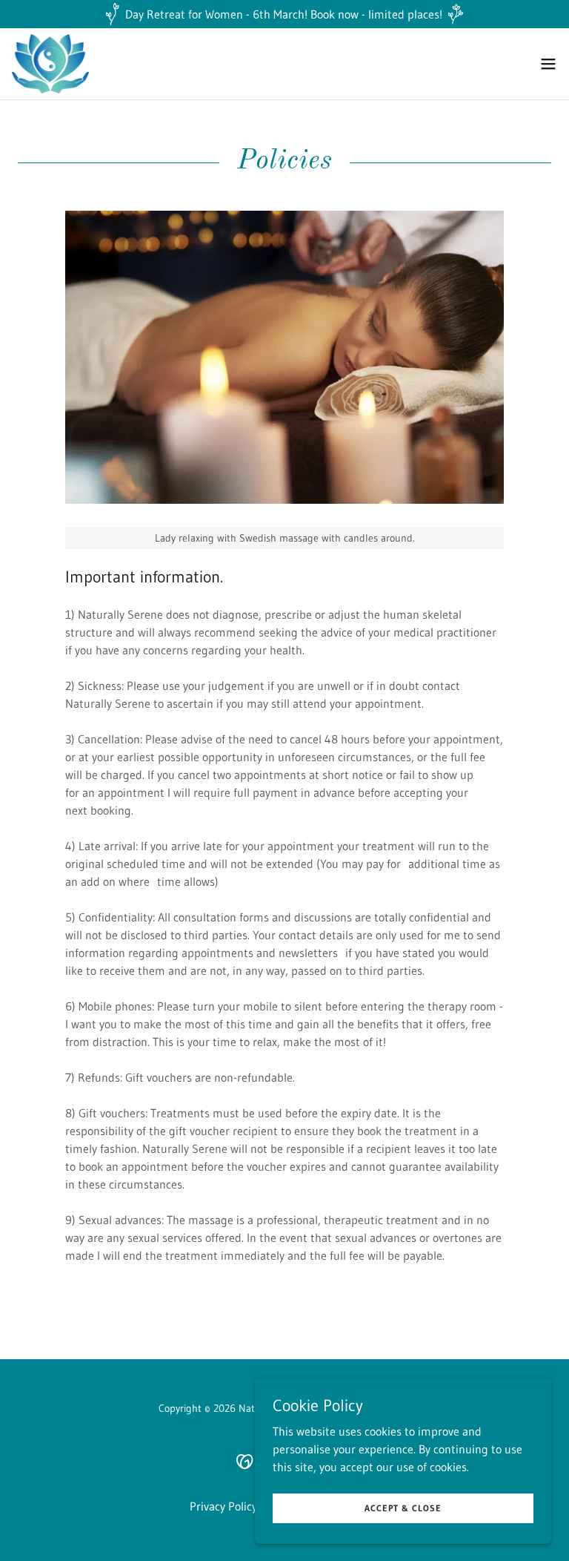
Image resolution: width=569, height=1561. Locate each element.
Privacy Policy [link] (223, 1506)
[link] (50, 63)
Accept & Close (403, 1508)
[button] (548, 64)
